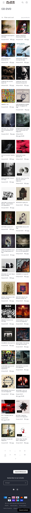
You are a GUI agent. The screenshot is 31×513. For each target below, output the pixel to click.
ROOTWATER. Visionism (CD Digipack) (22, 366)
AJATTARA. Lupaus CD (7, 226)
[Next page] (15, 459)
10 (25, 454)
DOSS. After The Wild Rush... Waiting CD (21, 439)
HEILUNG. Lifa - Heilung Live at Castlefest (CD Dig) (7, 130)
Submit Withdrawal (20, 471)
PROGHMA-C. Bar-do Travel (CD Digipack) (21, 391)
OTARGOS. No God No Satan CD (7, 82)
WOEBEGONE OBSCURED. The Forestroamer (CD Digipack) (22, 130)
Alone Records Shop (15, 503)
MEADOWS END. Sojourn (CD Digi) (7, 179)
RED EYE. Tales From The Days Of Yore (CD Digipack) (22, 180)
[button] (4, 2)
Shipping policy (17, 508)
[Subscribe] (25, 483)
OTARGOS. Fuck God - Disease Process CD (21, 82)
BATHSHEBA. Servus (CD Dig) (22, 227)
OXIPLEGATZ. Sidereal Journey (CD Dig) (21, 59)
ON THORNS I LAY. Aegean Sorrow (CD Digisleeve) (23, 250)
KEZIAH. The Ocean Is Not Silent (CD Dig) (8, 297)
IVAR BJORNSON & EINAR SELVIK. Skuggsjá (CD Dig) (22, 106)
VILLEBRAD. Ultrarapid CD (8, 343)
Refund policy (13, 505)
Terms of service (7, 508)
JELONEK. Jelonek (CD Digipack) (7, 439)
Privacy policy (22, 505)
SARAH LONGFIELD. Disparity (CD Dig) (21, 36)
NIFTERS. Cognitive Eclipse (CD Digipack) (22, 416)
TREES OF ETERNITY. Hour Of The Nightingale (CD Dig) (8, 251)
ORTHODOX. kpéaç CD (22, 202)
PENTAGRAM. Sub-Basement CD (6, 59)
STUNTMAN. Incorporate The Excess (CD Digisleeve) (7, 367)
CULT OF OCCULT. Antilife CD (8, 156)
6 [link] (5, 455)
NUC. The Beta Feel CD (7, 415)
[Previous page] (5, 451)
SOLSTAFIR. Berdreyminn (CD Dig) (7, 36)
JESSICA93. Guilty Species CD (20, 156)
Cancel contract (23, 510)
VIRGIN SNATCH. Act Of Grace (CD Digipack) (22, 320)
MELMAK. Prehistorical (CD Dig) (7, 320)
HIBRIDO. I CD (5, 104)
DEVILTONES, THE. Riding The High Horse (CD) (22, 343)
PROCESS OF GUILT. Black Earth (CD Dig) (8, 274)
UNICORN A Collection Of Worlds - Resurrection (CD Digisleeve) (8, 204)
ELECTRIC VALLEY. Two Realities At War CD (22, 297)
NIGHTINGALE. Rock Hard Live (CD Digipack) (8, 391)
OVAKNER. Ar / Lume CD (22, 274)
